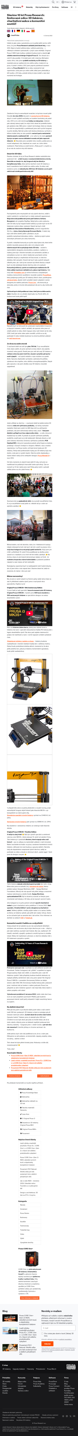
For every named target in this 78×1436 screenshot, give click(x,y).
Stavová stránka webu (48, 1417)
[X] (70, 1416)
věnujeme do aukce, (36, 886)
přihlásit (40, 1083)
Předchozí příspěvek (14, 1076)
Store (4, 1384)
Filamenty (30, 1369)
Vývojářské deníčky (26, 1242)
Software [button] (64, 7)
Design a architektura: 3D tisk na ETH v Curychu (29, 1194)
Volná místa (68, 1404)
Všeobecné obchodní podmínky (12, 1412)
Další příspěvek (44, 1076)
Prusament (25, 1133)
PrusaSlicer (53, 1381)
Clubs (4, 1386)
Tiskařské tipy (25, 1230)
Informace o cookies (8, 1417)
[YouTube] (74, 1416)
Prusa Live (32, 282)
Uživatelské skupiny (22, 1387)
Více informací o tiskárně (29, 1298)
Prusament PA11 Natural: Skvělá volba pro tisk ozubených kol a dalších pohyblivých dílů (28, 1173)
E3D (22, 918)
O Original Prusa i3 (28, 1118)
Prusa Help (37, 1381)
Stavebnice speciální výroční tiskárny (20, 815)
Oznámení (23, 1209)
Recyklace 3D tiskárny (23, 1420)
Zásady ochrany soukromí (50, 1415)
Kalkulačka (25, 1097)
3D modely (6, 1381)
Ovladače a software (53, 1389)
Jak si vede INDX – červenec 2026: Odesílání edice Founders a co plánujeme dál (29, 1184)
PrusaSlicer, (47, 275)
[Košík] (75, 2)
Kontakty (67, 1391)
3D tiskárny (6, 1369)
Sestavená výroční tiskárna (16, 822)
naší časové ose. (15, 338)
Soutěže (23, 1221)
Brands (5, 1393)
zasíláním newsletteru (65, 1339)
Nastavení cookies (8, 1420)
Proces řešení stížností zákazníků (27, 1417)
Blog (66, 1384)
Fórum (20, 1384)
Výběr (22, 1238)
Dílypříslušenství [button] (42, 7)
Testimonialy (24, 1226)
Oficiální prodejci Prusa (69, 1387)
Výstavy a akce (23, 1391)
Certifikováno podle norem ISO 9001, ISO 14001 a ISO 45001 (69, 1397)
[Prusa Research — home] (5, 7)
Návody (22, 1205)
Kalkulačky (37, 1386)
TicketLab (28, 918)
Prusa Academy (38, 1384)
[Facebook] (63, 1416)
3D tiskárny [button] (18, 7)
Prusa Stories (24, 1213)
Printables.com (19, 272)
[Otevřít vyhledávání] (53, 2)
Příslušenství (40, 1369)
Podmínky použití (70, 1350)
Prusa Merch (51, 1369)
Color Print (25, 1114)
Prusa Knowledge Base (30, 1093)
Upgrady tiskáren (19, 1369)
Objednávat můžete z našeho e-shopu (20, 641)
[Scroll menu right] (76, 7)
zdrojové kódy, (12, 280)
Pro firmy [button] (55, 7)
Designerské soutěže (6, 1389)
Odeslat (47, 1344)
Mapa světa (22, 1381)
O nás (66, 1381)
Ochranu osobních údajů (57, 1350)
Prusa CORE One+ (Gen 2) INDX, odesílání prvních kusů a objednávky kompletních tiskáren (29, 1161)
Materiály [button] (29, 7)
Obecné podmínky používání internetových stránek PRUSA (21, 1415)
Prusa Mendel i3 (43, 455)
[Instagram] (66, 1416)
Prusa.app (52, 1384)
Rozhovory (23, 1217)
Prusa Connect (54, 1386)
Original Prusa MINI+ (29, 1129)
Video (22, 1234)
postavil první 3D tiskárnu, (40, 116)
